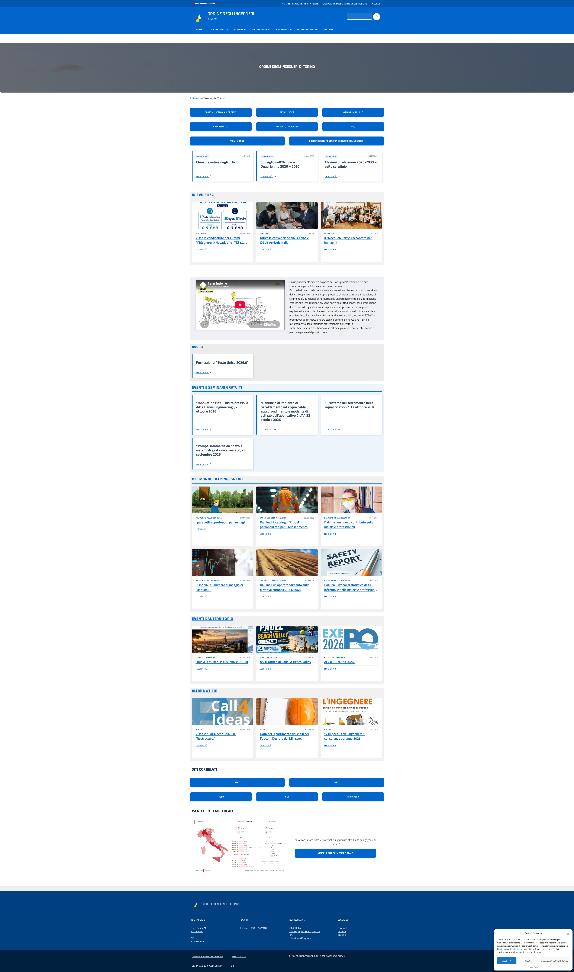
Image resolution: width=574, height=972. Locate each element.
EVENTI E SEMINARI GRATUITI (217, 387)
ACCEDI (376, 3)
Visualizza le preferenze (554, 960)
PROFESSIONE (259, 29)
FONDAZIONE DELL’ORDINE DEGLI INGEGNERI (345, 3)
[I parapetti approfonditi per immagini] (222, 500)
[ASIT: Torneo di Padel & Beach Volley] (287, 639)
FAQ (353, 126)
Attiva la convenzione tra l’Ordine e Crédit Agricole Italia (284, 240)
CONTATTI (328, 29)
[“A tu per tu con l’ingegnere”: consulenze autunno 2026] (351, 711)
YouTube (342, 934)
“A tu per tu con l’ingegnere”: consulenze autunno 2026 (344, 736)
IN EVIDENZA (203, 194)
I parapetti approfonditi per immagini (221, 522)
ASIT (336, 782)
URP (233, 965)
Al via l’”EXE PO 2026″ (339, 661)
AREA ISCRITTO (221, 126)
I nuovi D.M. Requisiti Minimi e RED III (222, 661)
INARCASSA (353, 796)
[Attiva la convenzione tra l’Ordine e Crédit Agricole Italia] (287, 215)
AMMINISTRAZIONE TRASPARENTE (300, 3)
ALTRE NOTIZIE (204, 690)
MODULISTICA (287, 112)
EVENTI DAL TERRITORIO (212, 618)
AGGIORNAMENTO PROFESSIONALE (295, 29)
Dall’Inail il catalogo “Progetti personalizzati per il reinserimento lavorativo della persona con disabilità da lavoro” (286, 529)
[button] (568, 933)
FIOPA (221, 796)
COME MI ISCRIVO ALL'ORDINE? (221, 112)
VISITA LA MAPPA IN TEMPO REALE (335, 853)
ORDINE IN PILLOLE (353, 112)
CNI (287, 796)
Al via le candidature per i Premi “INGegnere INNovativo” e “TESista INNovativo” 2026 (220, 242)
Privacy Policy (533, 967)
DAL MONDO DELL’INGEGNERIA (218, 479)
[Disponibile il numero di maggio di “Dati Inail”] (222, 562)
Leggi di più (202, 176)
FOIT (237, 782)
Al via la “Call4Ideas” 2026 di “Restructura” (216, 736)
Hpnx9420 (197, 98)
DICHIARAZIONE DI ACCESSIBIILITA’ (207, 965)
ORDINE (198, 29)
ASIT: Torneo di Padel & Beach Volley (285, 661)
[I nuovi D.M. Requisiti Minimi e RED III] (222, 639)
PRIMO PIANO (202, 156)
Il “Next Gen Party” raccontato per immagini (348, 240)
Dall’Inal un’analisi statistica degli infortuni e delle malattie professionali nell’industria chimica (351, 589)
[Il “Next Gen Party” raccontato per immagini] (351, 215)
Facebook (342, 928)
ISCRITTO (238, 29)
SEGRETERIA (217, 29)
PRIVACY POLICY (239, 956)
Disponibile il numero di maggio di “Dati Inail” (219, 587)
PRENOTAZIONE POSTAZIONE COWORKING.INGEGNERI (336, 141)
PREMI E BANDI (237, 141)
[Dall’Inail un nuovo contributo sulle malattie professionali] (351, 500)
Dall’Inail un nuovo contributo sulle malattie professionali (348, 524)
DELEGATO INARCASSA (286, 126)
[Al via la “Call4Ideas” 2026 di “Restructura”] (222, 711)
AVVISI (197, 347)
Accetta (506, 960)
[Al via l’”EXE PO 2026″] (351, 639)
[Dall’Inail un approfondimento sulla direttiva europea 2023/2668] (287, 562)
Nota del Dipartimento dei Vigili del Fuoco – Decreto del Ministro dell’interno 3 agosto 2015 (284, 738)
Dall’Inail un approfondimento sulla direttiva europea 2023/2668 (284, 587)
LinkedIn (342, 931)
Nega (528, 960)
